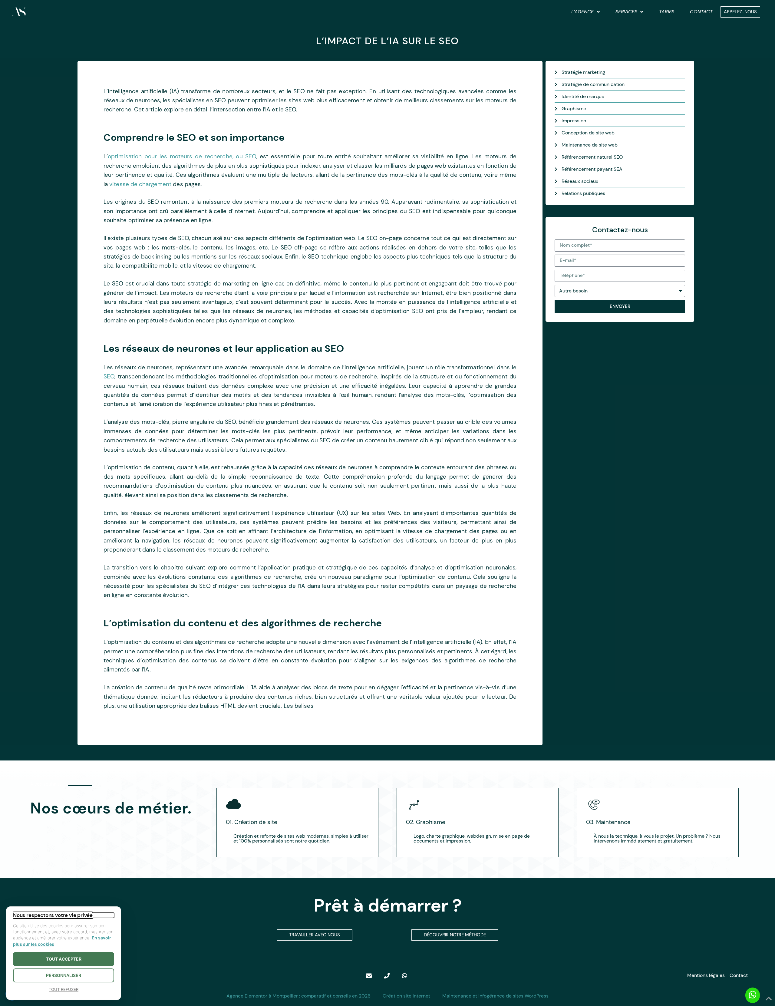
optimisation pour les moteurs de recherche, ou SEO (182, 156)
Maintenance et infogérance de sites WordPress (495, 996)
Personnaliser (63, 975)
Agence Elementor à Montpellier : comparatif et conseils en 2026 (298, 996)
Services (626, 11)
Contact (701, 11)
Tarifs (666, 11)
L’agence (582, 11)
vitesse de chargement (140, 184)
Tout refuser (63, 989)
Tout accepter (63, 958)
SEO (109, 376)
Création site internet (406, 996)
